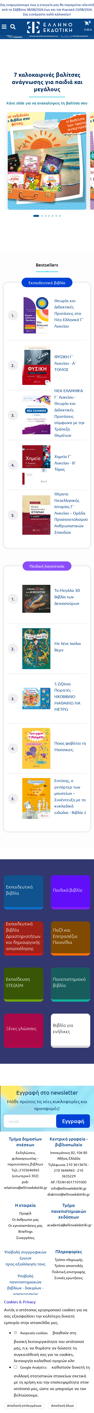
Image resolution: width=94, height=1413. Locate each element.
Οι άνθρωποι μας (25, 1219)
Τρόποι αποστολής (68, 1265)
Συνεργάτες (25, 1237)
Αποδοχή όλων (62, 1405)
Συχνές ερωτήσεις (68, 1277)
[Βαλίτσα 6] (56, 216)
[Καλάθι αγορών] (4, 27)
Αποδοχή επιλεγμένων (24, 1405)
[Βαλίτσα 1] (36, 216)
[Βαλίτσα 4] (49, 216)
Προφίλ (25, 1213)
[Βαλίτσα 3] (45, 216)
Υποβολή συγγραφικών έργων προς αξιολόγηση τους (25, 1257)
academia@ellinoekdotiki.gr (69, 1225)
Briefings (25, 1231)
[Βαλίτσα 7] (60, 216)
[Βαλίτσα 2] (42, 216)
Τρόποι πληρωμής (68, 1259)
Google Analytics (33, 1367)
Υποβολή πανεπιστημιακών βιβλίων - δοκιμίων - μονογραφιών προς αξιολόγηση (25, 1287)
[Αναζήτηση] (13, 27)
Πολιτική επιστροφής (68, 1271)
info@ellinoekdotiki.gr (68, 1188)
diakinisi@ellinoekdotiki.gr (68, 1194)
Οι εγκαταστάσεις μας (25, 1225)
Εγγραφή (73, 1121)
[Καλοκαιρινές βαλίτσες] (47, 161)
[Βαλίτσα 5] (52, 216)
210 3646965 (64, 1170)
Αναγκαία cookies (34, 1332)
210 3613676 (76, 1164)
